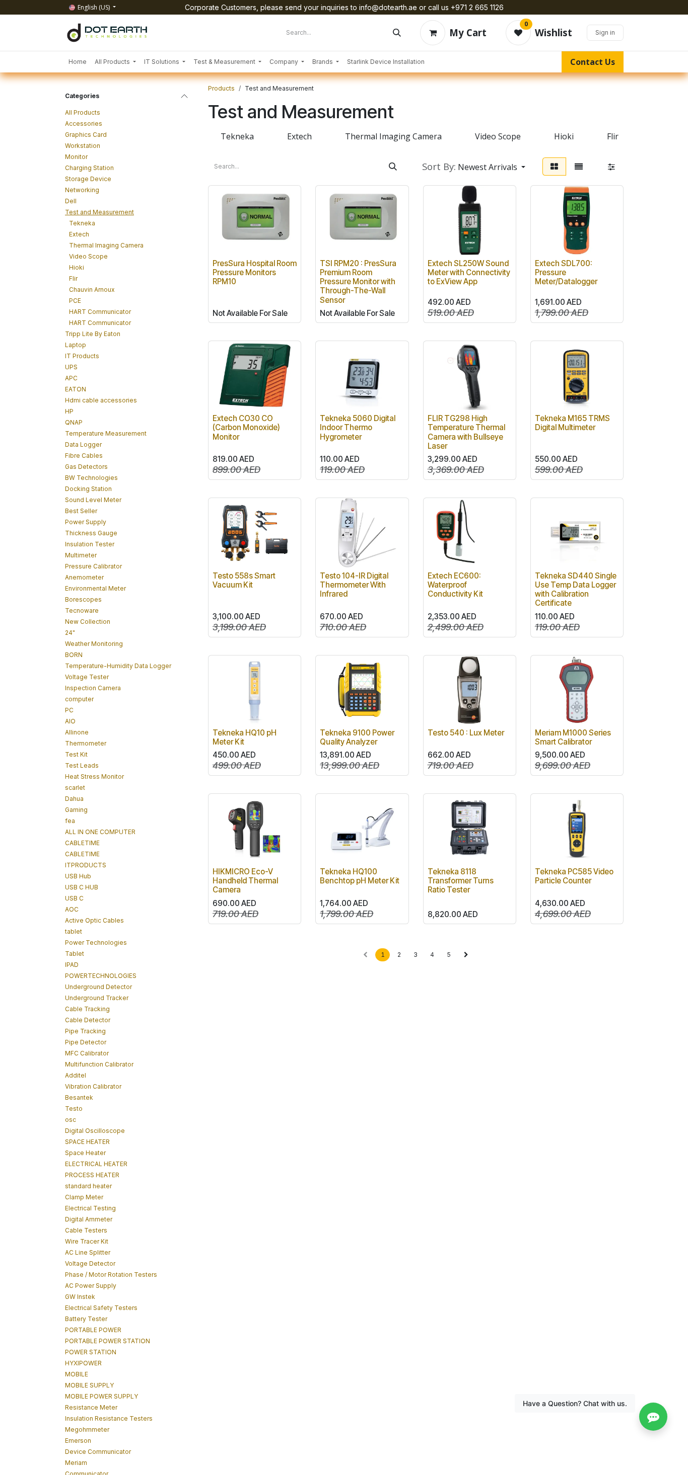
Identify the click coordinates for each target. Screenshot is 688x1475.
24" (70, 632)
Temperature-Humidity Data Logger (118, 666)
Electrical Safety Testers (101, 1308)
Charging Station (89, 168)
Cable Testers (86, 1230)
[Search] (396, 32)
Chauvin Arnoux (92, 289)
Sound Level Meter (93, 500)
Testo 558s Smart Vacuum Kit (244, 580)
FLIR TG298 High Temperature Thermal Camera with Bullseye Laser (466, 432)
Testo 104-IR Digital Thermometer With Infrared (354, 585)
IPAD (72, 964)
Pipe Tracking (85, 1031)
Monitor (76, 156)
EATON (75, 389)
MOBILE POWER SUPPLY (101, 1396)
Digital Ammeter (88, 1219)
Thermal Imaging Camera (106, 245)
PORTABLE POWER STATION (107, 1341)
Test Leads (82, 765)
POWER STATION (90, 1352)
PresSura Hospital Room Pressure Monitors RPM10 (255, 272)
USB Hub (78, 876)
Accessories (83, 123)
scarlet (75, 787)
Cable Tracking (87, 1009)
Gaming (76, 809)
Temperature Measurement (106, 433)
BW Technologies (91, 477)
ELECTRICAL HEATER (96, 1164)
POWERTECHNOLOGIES (100, 975)
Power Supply (85, 522)
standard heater (88, 1186)
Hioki (76, 267)
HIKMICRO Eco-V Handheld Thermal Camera (245, 880)
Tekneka (82, 223)
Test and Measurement (99, 212)
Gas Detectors (86, 466)
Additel (75, 1075)
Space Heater (85, 1153)
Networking (82, 190)
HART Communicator (100, 311)
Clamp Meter (84, 1197)
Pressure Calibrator (93, 566)
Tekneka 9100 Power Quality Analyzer (357, 737)
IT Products (82, 356)
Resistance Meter (91, 1407)
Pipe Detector (85, 1042)
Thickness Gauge (91, 533)
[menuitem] (77, 61)
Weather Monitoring (94, 643)
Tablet (74, 953)
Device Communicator (98, 1451)
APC (71, 378)
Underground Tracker (96, 998)
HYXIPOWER (83, 1363)
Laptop (75, 345)
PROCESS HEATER (92, 1175)
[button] (474, 166)
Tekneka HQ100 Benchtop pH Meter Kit (359, 876)
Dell (71, 201)
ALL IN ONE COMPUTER (100, 832)
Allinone (77, 732)
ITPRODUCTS (85, 865)
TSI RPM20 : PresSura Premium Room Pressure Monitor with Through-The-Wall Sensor (358, 282)
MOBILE (76, 1374)
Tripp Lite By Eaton (92, 334)
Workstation (82, 145)
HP (69, 411)
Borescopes (83, 599)
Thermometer (85, 743)
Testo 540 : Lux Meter (466, 733)
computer (79, 699)
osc (70, 1119)
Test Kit (76, 754)
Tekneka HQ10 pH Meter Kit (245, 737)
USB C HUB (81, 887)
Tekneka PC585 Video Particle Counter (574, 876)
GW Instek (80, 1296)
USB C (74, 898)
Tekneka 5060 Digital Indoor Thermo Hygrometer (357, 427)
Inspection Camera (93, 688)
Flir (73, 278)
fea (70, 821)
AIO (70, 721)
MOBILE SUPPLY (89, 1385)
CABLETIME (82, 843)
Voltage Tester (87, 677)
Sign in (605, 32)
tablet (73, 931)
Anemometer (84, 577)
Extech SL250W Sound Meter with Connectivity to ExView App (469, 272)
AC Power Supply (90, 1285)
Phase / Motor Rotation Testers (111, 1274)
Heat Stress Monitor (94, 776)
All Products (82, 112)
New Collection (87, 621)
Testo (74, 1108)
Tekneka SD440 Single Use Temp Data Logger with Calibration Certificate (575, 589)
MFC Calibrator (87, 1053)
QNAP (74, 422)
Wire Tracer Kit (86, 1241)
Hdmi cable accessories (101, 400)
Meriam (76, 1462)
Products (221, 88)
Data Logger (83, 444)
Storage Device (88, 179)
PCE (75, 300)
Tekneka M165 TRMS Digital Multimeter (572, 423)
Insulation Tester (89, 544)
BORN (74, 655)
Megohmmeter (87, 1429)
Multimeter (81, 555)
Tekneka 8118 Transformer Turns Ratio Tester (461, 880)
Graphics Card (86, 134)
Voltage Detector (90, 1263)
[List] (578, 166)
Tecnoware (82, 610)
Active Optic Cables (94, 920)
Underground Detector (98, 987)
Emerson (78, 1440)
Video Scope (88, 256)
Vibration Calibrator (93, 1086)
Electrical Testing (90, 1208)
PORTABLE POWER (93, 1330)
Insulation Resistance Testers (109, 1418)
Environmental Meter (95, 588)
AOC (72, 909)
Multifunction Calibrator (99, 1064)
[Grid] (554, 166)
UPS (71, 367)
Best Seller (81, 511)
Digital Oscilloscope (95, 1130)
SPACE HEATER (87, 1141)
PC (69, 710)
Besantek (79, 1097)
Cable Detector (87, 1020)
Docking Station (88, 489)
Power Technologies (96, 942)
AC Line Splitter (87, 1252)
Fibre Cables (84, 455)
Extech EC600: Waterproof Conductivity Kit (455, 585)
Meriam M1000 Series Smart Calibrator (573, 737)
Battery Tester (86, 1319)
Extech (79, 234)
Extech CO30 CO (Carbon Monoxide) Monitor (246, 427)
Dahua (74, 798)
